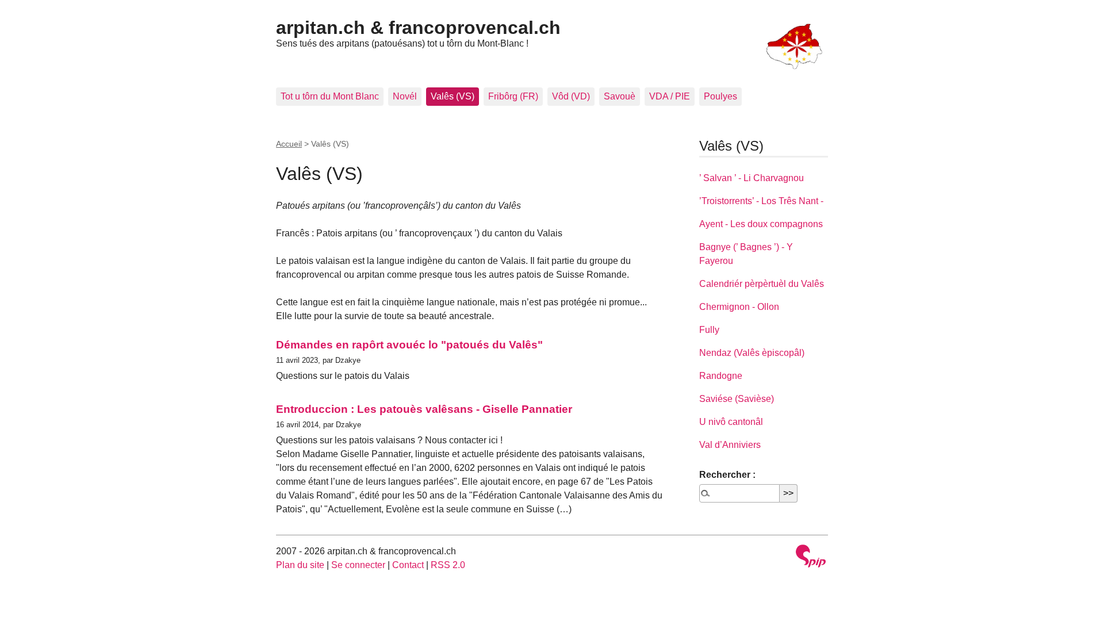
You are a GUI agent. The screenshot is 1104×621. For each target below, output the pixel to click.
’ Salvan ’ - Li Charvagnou (751, 178)
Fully (709, 330)
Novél (405, 96)
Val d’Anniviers (730, 445)
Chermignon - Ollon (739, 307)
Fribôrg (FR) (513, 96)
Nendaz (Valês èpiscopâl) (751, 353)
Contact (408, 565)
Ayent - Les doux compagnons (761, 224)
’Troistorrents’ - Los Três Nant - (761, 201)
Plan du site (300, 565)
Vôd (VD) (571, 96)
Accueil (289, 143)
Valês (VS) (452, 96)
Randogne (720, 376)
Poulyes (720, 96)
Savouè (619, 96)
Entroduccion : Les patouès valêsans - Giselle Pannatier (424, 409)
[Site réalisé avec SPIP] (810, 557)
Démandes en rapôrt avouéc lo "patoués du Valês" (409, 345)
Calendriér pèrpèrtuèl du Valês (761, 284)
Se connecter (358, 565)
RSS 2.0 (448, 565)
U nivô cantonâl (731, 422)
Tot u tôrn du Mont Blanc (330, 96)
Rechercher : (727, 475)
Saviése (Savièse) (736, 399)
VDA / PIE (669, 96)
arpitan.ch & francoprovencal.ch (418, 27)
